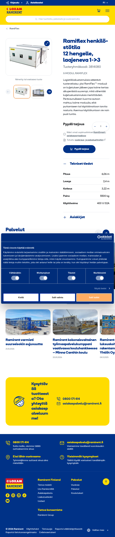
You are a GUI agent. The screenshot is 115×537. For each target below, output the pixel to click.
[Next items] (49, 91)
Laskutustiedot (45, 497)
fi (104, 3)
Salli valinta (57, 297)
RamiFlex (14, 29)
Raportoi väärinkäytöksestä (68, 529)
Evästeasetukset (47, 532)
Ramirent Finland (49, 480)
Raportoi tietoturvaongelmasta (21, 532)
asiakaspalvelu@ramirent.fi (82, 403)
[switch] (43, 278)
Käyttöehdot (32, 529)
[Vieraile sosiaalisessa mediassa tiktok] (24, 495)
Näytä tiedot (100, 288)
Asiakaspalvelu (45, 493)
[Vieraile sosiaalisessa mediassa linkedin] (19, 495)
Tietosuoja (47, 529)
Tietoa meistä (44, 485)
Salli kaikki (94, 297)
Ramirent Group (46, 515)
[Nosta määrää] (106, 126)
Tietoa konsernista (50, 510)
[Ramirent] (14, 10)
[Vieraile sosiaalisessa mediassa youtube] (8, 501)
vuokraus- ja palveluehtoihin (89, 140)
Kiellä (21, 297)
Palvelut (76, 480)
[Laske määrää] (95, 126)
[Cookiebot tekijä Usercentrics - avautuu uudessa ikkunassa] (99, 237)
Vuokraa (75, 485)
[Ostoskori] (99, 11)
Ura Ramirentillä (46, 489)
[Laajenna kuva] (47, 43)
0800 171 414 (71, 399)
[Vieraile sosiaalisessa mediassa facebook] (8, 495)
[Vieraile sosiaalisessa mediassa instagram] (13, 495)
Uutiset (41, 501)
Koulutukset (77, 493)
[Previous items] (8, 91)
